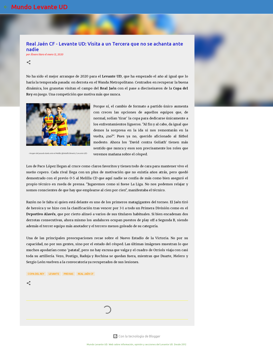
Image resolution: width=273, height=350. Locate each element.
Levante (54, 274)
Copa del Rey (36, 274)
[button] (28, 62)
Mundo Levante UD (39, 6)
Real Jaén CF (85, 274)
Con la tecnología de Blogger (139, 336)
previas (68, 274)
